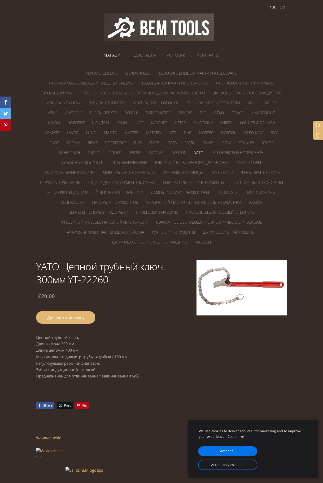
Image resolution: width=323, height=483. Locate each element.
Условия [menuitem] (176, 55)
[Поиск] (318, 125)
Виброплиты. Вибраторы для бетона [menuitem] (191, 162)
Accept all (228, 451)
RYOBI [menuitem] (155, 142)
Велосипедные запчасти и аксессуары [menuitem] (198, 73)
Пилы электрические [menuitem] (157, 212)
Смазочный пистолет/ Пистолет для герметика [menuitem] (194, 202)
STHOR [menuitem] (268, 142)
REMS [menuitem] (93, 142)
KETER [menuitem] (180, 122)
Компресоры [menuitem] (248, 162)
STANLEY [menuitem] (246, 142)
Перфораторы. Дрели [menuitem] (60, 182)
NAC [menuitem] (188, 132)
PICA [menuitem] (275, 132)
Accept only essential (227, 464)
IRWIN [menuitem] (122, 122)
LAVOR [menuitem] (73, 132)
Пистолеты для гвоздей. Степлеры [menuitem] (220, 212)
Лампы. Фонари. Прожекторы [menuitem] (180, 192)
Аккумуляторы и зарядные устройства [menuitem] (105, 232)
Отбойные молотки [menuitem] (82, 162)
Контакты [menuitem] (208, 55)
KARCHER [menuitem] (159, 122)
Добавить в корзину (65, 317)
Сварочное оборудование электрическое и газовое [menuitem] (209, 222)
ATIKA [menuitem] (53, 112)
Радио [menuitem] (255, 202)
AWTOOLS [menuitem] (74, 112)
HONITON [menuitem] (100, 122)
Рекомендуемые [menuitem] (102, 73)
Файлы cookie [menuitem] (48, 437)
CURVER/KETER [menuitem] (158, 112)
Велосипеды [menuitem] (138, 73)
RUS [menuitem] (273, 7)
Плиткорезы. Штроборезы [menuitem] (257, 182)
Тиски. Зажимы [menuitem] (260, 192)
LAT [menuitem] (282, 7)
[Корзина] (318, 135)
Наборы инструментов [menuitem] (115, 202)
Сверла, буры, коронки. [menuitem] (157, 103)
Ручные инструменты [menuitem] (173, 232)
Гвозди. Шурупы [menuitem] (57, 93)
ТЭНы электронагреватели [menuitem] (213, 103)
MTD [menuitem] (172, 132)
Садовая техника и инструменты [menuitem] (175, 83)
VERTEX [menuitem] (135, 152)
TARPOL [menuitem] (94, 152)
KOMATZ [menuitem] (52, 132)
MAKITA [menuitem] (110, 132)
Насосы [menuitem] (203, 242)
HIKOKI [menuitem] (54, 122)
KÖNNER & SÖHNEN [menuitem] (257, 122)
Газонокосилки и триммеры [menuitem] (245, 83)
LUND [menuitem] (91, 132)
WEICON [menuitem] (179, 152)
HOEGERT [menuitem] (75, 122)
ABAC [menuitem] (252, 103)
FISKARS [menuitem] (185, 112)
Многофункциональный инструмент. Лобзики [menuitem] (95, 192)
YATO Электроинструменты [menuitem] (237, 152)
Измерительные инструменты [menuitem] (193, 182)
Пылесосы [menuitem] (227, 192)
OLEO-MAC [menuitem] (253, 132)
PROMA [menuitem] (73, 142)
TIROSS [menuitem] (115, 152)
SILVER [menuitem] (209, 142)
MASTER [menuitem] (131, 132)
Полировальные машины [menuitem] (69, 172)
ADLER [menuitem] (270, 103)
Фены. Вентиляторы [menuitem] (261, 172)
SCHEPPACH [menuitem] (69, 152)
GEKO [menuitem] (219, 112)
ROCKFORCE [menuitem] (116, 142)
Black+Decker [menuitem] (103, 112)
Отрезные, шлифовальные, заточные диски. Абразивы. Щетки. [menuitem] (143, 93)
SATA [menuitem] (172, 142)
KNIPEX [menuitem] (226, 122)
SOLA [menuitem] (226, 142)
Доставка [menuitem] (145, 55)
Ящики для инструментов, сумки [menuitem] (122, 182)
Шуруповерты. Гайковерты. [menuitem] (229, 232)
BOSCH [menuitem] (131, 112)
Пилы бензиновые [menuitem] (128, 162)
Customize (235, 436)
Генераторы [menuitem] (73, 202)
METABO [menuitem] (153, 132)
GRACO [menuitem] (237, 112)
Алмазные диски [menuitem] (64, 103)
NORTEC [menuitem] (206, 132)
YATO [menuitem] (198, 152)
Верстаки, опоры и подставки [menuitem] (98, 212)
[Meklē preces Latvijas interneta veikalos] (50, 470)
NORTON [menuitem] (229, 132)
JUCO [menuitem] (139, 122)
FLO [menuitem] (203, 112)
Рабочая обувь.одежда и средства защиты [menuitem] (92, 83)
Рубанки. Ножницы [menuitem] (183, 172)
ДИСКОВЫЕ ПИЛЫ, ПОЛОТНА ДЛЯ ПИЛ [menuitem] (248, 93)
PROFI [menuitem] (54, 142)
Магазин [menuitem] (114, 55)
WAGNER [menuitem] (157, 152)
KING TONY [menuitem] (203, 122)
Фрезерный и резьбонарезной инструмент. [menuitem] (104, 222)
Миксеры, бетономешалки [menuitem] (130, 172)
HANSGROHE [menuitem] (263, 112)
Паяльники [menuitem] (221, 172)
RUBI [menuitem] (138, 142)
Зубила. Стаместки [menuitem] (108, 103)
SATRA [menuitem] (190, 142)
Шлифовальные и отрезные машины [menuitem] (150, 242)
